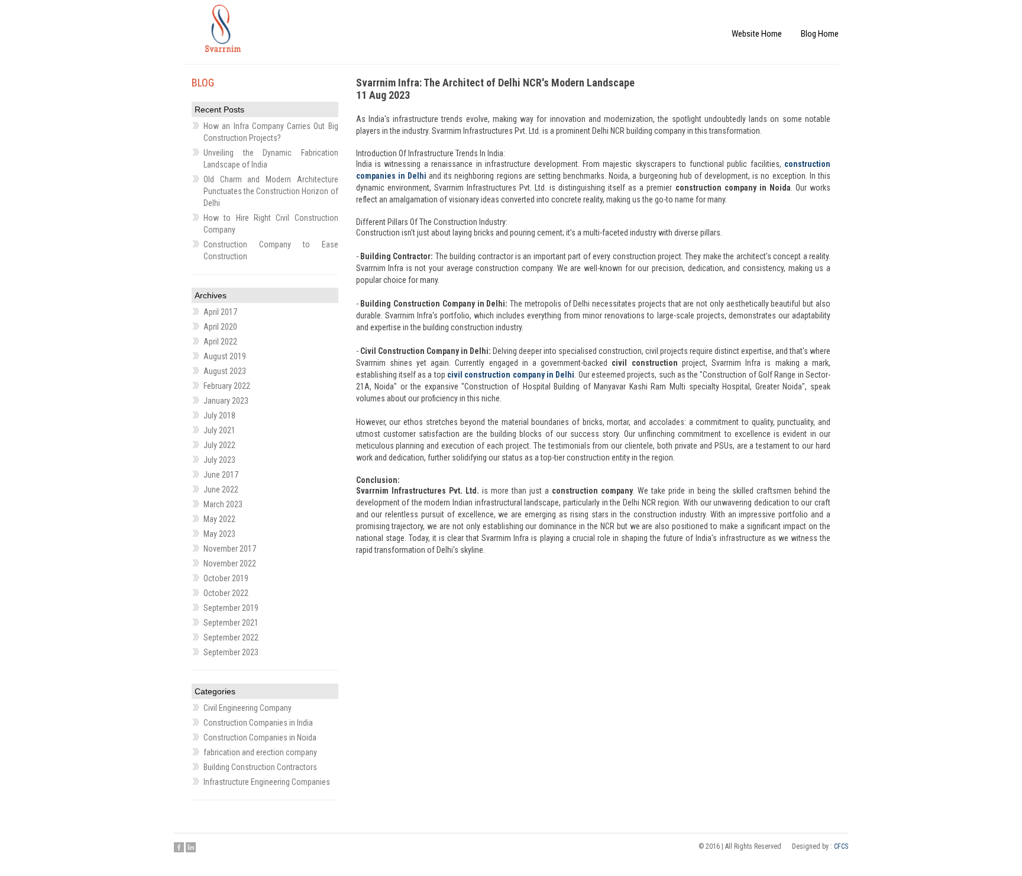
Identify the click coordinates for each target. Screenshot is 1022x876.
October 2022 (225, 593)
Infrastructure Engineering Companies (266, 782)
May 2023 (219, 534)
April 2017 (220, 312)
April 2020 (220, 326)
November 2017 (229, 548)
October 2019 (225, 578)
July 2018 (219, 415)
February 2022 (226, 386)
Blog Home (826, 22)
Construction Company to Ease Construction (270, 250)
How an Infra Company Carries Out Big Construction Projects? (270, 132)
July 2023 (219, 460)
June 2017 (220, 474)
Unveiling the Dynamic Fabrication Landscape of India (270, 158)
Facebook (179, 847)
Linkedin (191, 847)
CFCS (841, 846)
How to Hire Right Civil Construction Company (270, 223)
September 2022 (230, 637)
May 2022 (219, 519)
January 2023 (225, 400)
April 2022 (220, 341)
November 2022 (229, 563)
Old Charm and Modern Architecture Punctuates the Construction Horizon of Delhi (270, 191)
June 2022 (220, 489)
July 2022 (219, 445)
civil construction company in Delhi (510, 374)
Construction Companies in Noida (259, 737)
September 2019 (230, 608)
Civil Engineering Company (247, 708)
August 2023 (224, 371)
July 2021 (219, 430)
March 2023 (222, 504)
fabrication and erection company (260, 752)
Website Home (776, 22)
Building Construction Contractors (260, 767)
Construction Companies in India (258, 722)
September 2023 (230, 652)
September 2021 (230, 622)
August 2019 (224, 356)
